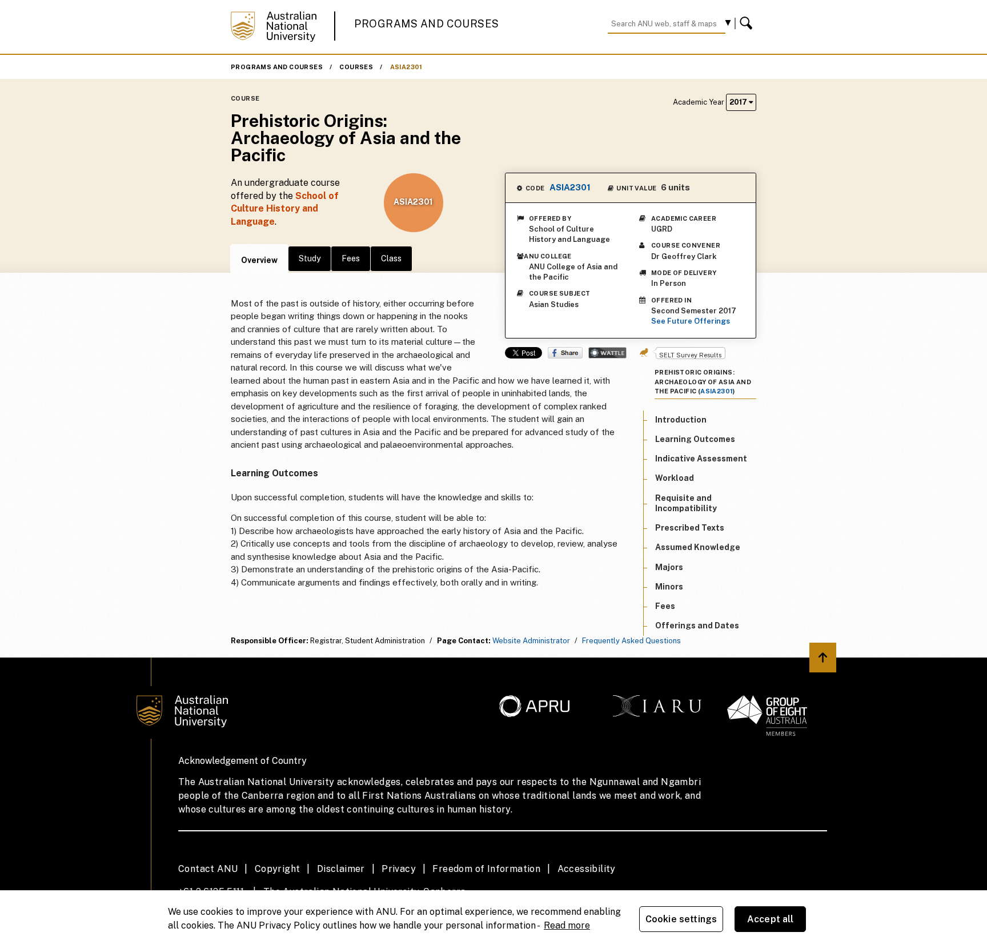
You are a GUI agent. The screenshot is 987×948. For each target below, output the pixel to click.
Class (391, 258)
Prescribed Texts (689, 527)
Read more (567, 925)
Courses (356, 66)
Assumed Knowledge (697, 547)
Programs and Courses (426, 24)
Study (309, 258)
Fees (351, 258)
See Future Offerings (690, 321)
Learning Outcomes (695, 438)
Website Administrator (531, 640)
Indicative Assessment (701, 458)
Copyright (277, 868)
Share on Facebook (565, 353)
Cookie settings (681, 919)
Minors (669, 586)
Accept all (770, 919)
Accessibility (586, 868)
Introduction (681, 419)
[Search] (747, 23)
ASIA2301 (406, 66)
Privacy (399, 868)
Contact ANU (208, 868)
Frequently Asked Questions (631, 640)
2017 (739, 102)
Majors (669, 566)
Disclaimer (341, 868)
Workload (674, 478)
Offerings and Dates (697, 625)
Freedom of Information (486, 868)
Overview (259, 260)
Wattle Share (607, 353)
